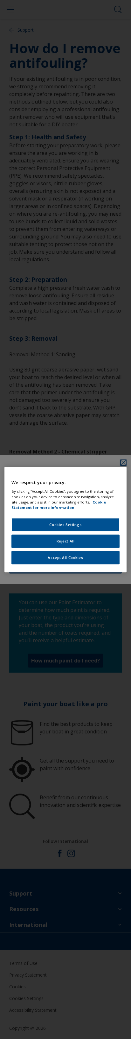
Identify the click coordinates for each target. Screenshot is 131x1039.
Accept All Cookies (65, 557)
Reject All (66, 541)
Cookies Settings (65, 525)
